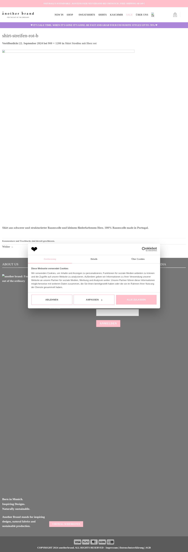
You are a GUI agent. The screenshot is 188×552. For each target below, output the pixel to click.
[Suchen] (184, 15)
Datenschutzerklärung (132, 547)
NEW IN (59, 14)
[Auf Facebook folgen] (177, 3)
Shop (70, 14)
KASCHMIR (116, 14)
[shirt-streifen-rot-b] (68, 137)
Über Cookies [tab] (138, 259)
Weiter (8, 246)
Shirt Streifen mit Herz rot (80, 43)
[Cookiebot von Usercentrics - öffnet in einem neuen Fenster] (144, 249)
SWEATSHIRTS (87, 14)
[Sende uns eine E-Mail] (184, 3)
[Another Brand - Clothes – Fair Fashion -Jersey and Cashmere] (18, 14)
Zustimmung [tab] (50, 259)
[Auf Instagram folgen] (181, 3)
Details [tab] (94, 259)
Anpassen (92, 299)
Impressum (112, 547)
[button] (175, 14)
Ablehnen (51, 299)
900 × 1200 (54, 43)
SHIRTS (102, 14)
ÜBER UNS (142, 14)
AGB (148, 547)
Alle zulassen (136, 299)
